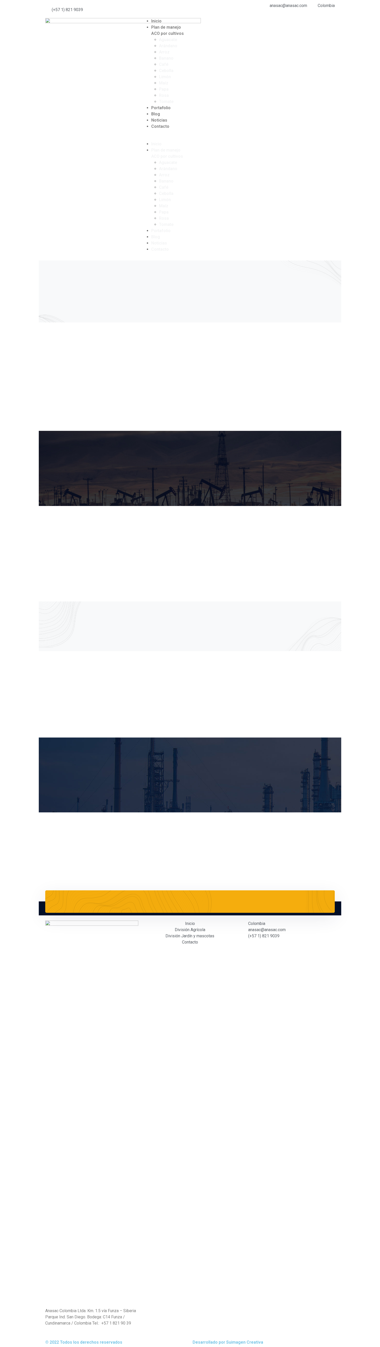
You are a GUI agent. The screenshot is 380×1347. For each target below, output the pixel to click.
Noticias (159, 120)
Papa (164, 89)
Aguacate (168, 39)
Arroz (164, 52)
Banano (166, 58)
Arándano (168, 45)
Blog (155, 114)
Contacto (160, 126)
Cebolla (166, 70)
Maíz (163, 83)
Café (163, 64)
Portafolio (161, 107)
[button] (190, 138)
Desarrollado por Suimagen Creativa (228, 1342)
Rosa (164, 95)
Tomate (166, 101)
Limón (165, 76)
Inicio (156, 21)
